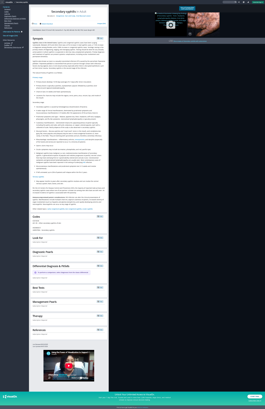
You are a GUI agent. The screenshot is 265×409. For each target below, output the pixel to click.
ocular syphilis (87, 209)
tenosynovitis (80, 139)
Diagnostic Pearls (10, 16)
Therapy (7, 25)
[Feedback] (248, 2)
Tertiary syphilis (38, 177)
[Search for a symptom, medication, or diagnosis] (230, 2)
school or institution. (142, 407)
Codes (6, 12)
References (8, 28)
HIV (84, 162)
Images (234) (101, 23)
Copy (100, 38)
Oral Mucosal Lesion (83, 16)
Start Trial (254, 396)
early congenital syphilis (56, 209)
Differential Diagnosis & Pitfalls (15, 19)
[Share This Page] (239, 2)
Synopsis (7, 9)
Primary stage (37, 77)
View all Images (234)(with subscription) (187, 8)
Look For (7, 14)
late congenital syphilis (73, 209)
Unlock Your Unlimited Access (135, 394)
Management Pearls (11, 23)
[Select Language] (244, 2)
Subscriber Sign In (258, 2)
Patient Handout (47, 24)
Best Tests (7, 21)
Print (35, 24)
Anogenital (60, 16)
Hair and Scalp (70, 16)
